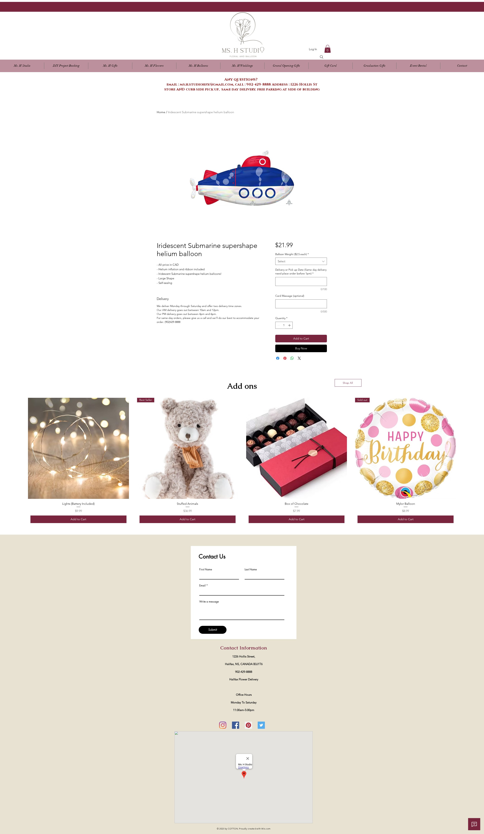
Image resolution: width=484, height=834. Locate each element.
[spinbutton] (284, 325)
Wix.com (265, 828)
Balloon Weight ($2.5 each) (292, 254)
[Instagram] (222, 725)
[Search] (322, 57)
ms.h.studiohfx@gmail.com (206, 84)
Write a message (209, 601)
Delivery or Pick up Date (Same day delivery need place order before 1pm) (301, 271)
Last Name (251, 569)
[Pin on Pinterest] (285, 358)
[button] (154, 65)
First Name (205, 569)
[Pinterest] (248, 725)
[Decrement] (278, 325)
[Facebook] (235, 725)
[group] (242, 462)
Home (161, 112)
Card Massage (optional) (289, 295)
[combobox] (301, 261)
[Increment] (289, 325)
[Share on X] (299, 358)
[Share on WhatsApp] (292, 358)
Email (202, 585)
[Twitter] (261, 725)
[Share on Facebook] (277, 358)
